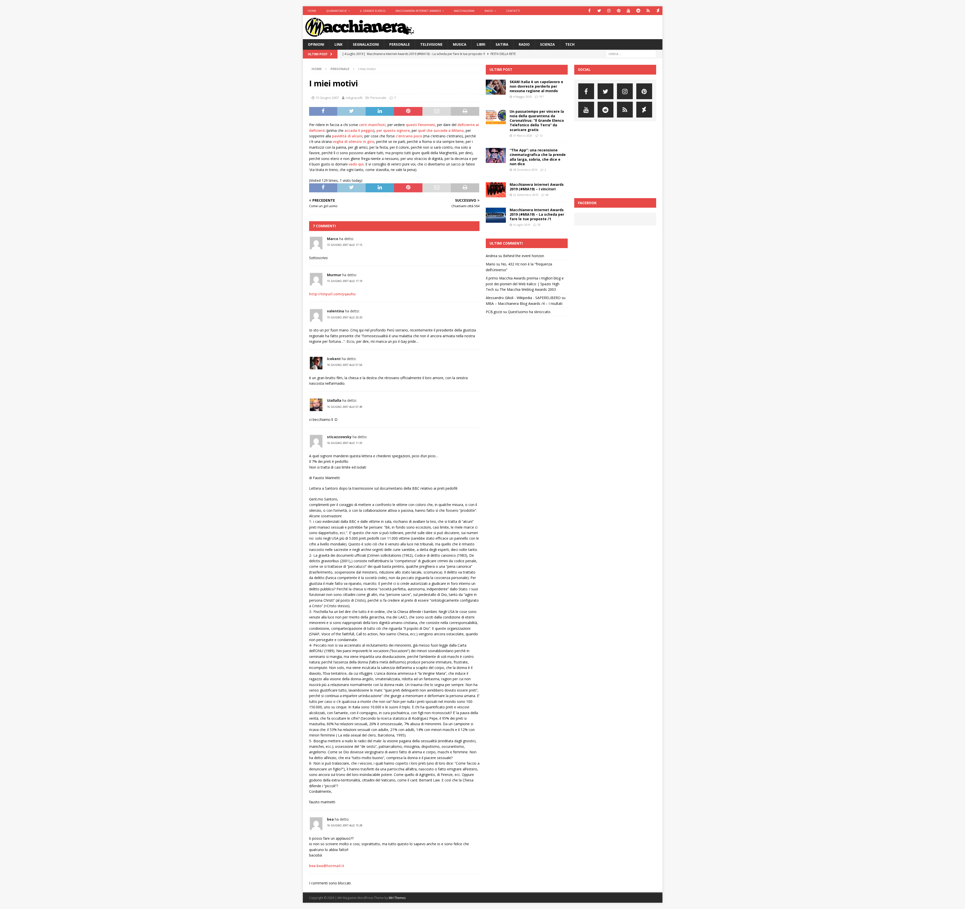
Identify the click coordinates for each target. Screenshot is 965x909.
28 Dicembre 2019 (525, 170)
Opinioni (316, 44)
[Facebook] (589, 10)
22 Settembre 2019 (525, 195)
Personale (399, 44)
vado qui (356, 164)
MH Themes (397, 898)
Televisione (431, 44)
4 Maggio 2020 (522, 96)
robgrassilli (354, 97)
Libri (481, 44)
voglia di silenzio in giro (353, 141)
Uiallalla (334, 400)
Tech (569, 44)
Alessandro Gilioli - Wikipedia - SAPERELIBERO (523, 297)
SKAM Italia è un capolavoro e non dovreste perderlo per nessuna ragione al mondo (536, 86)
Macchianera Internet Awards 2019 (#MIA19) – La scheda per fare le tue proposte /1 (537, 214)
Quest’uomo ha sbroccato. (529, 311)
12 (541, 135)
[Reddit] (638, 10)
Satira (502, 44)
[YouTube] (628, 10)
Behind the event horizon (523, 255)
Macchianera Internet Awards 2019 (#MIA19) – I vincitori (537, 186)
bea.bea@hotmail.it (326, 865)
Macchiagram (464, 11)
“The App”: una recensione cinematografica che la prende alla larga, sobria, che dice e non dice (538, 157)
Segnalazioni (366, 44)
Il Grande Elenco (372, 11)
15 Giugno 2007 (327, 97)
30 (539, 224)
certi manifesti (372, 124)
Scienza (547, 44)
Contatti (513, 11)
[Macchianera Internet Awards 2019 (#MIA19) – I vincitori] (496, 189)
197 (541, 96)
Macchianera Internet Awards (418, 11)
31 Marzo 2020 (522, 135)
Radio (489, 11)
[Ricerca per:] (631, 53)
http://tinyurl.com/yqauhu (332, 294)
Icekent (334, 358)
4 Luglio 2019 (521, 224)
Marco (332, 238)
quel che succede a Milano (441, 130)
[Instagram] (609, 10)
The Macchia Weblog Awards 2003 (528, 289)
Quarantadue (336, 11)
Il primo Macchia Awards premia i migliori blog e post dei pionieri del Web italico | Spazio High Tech (525, 284)
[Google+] (648, 10)
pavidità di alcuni (347, 136)
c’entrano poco (409, 136)
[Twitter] (599, 10)
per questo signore (393, 130)
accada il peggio (359, 130)
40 (547, 195)
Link (338, 44)
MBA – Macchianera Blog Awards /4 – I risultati (524, 303)
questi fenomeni (420, 124)
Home (312, 11)
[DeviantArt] (658, 10)
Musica (459, 44)
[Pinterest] (618, 10)
